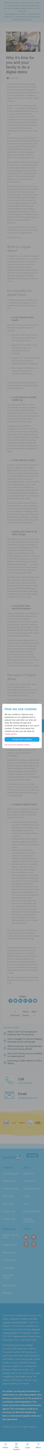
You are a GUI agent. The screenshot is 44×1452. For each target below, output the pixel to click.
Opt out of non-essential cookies (17, 745)
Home (5, 1447)
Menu (38, 1447)
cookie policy (10, 734)
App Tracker (16, 1448)
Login (27, 1447)
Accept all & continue (22, 739)
